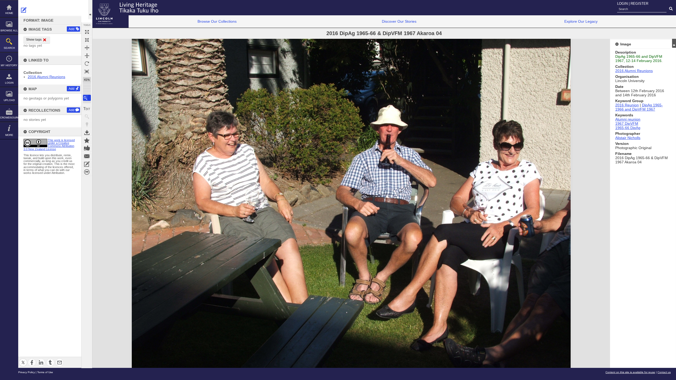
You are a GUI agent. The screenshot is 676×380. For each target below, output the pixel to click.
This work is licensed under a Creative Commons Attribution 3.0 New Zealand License (49, 145)
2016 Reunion (627, 105)
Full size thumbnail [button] (87, 32)
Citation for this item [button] (87, 172)
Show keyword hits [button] (87, 117)
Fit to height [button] (87, 56)
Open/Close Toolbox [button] (90, 9)
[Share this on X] (23, 359)
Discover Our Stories (399, 21)
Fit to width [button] (87, 48)
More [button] (9, 135)
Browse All (9, 30)
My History (9, 65)
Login (9, 82)
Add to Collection (87, 140)
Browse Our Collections (217, 21)
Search (9, 47)
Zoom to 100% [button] (87, 71)
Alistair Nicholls (627, 138)
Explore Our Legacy (581, 21)
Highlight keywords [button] (87, 125)
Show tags (34, 39)
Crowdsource (9, 117)
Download (87, 132)
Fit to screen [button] (87, 40)
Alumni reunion (627, 119)
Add (71, 29)
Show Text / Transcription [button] (87, 109)
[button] (87, 98)
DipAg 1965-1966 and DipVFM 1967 (639, 107)
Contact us (664, 372)
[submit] (670, 9)
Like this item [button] (87, 148)
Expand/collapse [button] (674, 43)
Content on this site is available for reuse (630, 372)
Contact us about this (87, 156)
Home (9, 13)
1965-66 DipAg (627, 128)
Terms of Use (45, 372)
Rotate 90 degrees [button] (87, 64)
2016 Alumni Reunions (46, 77)
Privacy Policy (26, 372)
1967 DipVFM (626, 123)
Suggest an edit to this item (24, 10)
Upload (9, 100)
